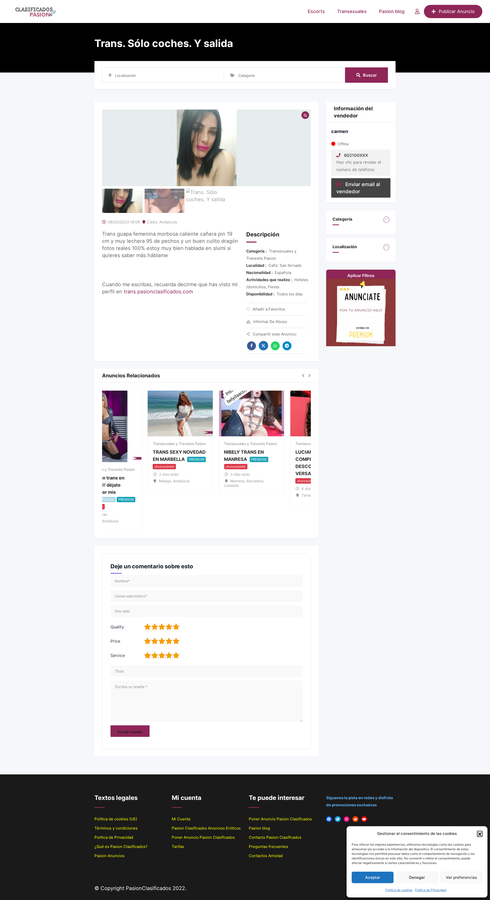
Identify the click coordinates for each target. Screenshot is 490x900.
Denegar (417, 877)
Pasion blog (392, 11)
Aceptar (372, 877)
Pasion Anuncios (109, 855)
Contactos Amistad (266, 855)
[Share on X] (263, 345)
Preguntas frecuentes (268, 846)
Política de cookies (398, 890)
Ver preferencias (461, 877)
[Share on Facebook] (251, 345)
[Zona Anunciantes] (417, 11)
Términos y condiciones (116, 828)
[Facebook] (329, 819)
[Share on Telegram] (287, 345)
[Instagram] (347, 819)
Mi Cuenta (181, 819)
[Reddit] (355, 819)
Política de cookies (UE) (115, 819)
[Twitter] (338, 819)
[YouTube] (364, 819)
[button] (479, 833)
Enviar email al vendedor (358, 188)
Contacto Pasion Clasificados (275, 837)
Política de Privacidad (430, 890)
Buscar (370, 75)
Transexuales (352, 11)
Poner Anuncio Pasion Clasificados (203, 837)
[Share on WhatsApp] (275, 345)
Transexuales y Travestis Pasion (134, 469)
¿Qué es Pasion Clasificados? (121, 846)
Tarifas (178, 846)
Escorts (316, 11)
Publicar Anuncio (457, 11)
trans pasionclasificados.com (158, 292)
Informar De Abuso (270, 321)
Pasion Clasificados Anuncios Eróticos (206, 828)
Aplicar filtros (360, 275)
